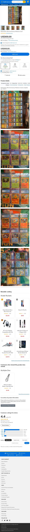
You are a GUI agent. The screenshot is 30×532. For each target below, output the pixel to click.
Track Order (11, 455)
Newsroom (3, 465)
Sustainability (4, 469)
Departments (5, 4)
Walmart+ (3, 481)
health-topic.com (13, 42)
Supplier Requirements (5, 471)
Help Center (23, 453)
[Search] (24, 2)
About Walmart (4, 461)
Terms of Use (3, 501)
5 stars (2, 429)
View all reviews (5, 425)
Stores (2, 477)
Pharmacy (3, 489)
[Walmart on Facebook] (2, 520)
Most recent (8, 440)
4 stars (2, 431)
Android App (3, 515)
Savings (16, 4)
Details (11, 72)
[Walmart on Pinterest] (9, 520)
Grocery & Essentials (23, 4)
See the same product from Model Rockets (20, 360)
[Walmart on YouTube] (7, 520)
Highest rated (16, 440)
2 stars (2, 434)
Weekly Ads (20, 455)
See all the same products (24, 394)
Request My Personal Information (8, 507)
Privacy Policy (4, 503)
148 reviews (10, 33)
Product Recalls (4, 495)
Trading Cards (20, 85)
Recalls (2, 491)
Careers (2, 463)
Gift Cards (3, 483)
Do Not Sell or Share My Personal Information (10, 509)
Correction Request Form (8, 405)
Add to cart (15, 54)
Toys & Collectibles (13, 85)
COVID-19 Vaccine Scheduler (7, 487)
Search (26, 443)
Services (11, 4)
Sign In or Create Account (11, 453)
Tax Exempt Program (5, 497)
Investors (3, 467)
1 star (2, 435)
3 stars (2, 432)
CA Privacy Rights (4, 505)
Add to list (8, 75)
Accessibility (3, 493)
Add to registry (22, 75)
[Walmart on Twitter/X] (4, 520)
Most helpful (24, 440)
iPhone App (3, 513)
